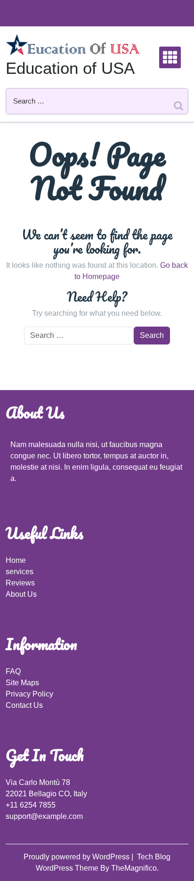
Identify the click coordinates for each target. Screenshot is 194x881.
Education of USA (70, 68)
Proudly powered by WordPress (77, 857)
